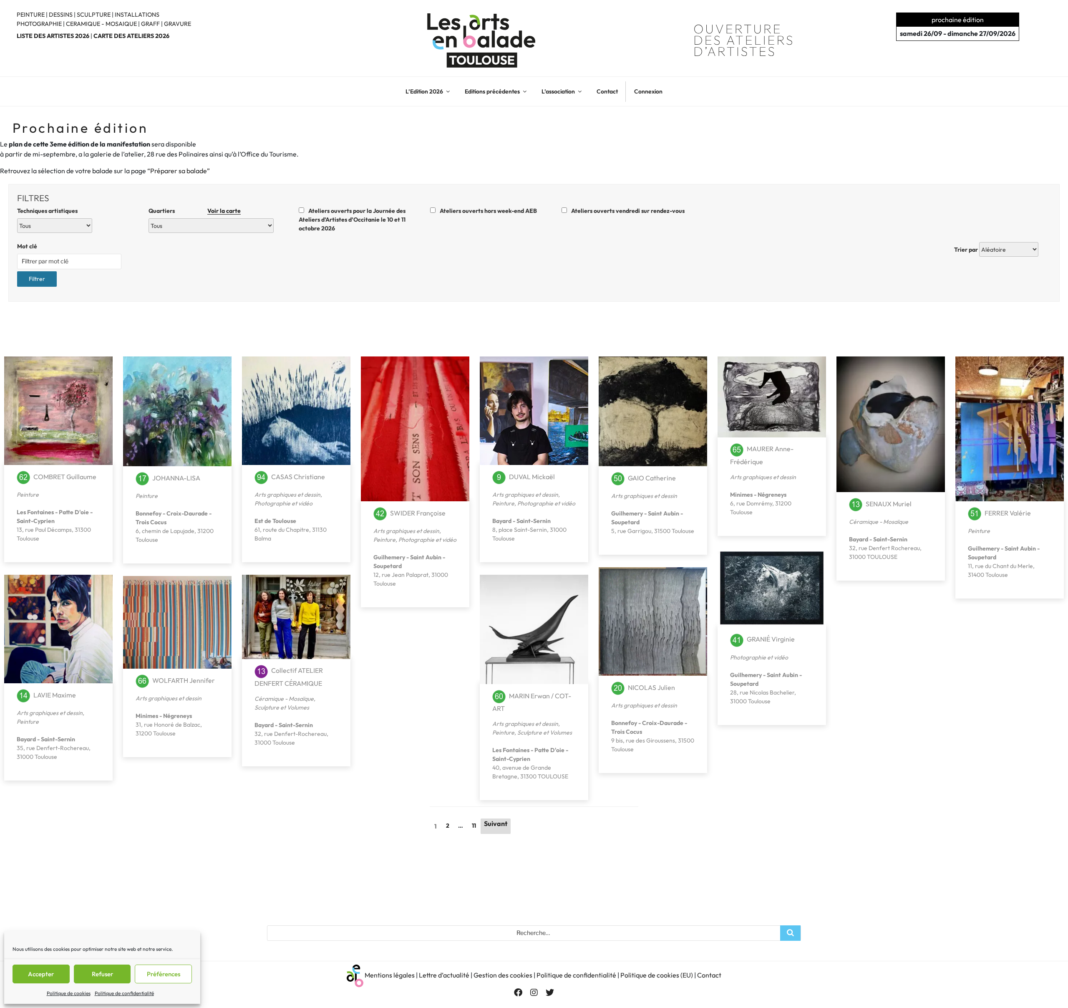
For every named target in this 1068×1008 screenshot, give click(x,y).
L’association (558, 91)
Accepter (41, 974)
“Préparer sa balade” (178, 171)
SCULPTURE (94, 14)
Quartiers (195, 211)
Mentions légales (390, 974)
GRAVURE (177, 24)
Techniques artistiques (47, 211)
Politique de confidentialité (124, 993)
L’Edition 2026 (424, 91)
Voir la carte (224, 211)
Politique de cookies (69, 993)
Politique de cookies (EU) (656, 974)
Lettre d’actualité (444, 974)
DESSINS (61, 14)
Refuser (102, 974)
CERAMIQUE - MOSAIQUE (101, 24)
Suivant (495, 823)
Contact (607, 91)
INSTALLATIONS (137, 14)
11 (474, 825)
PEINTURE (31, 14)
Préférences (163, 974)
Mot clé (27, 246)
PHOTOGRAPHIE (39, 24)
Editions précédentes (492, 91)
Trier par (966, 249)
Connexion (648, 91)
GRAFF (150, 24)
